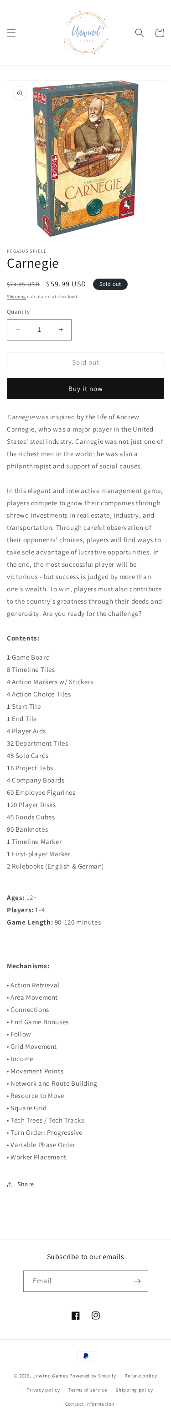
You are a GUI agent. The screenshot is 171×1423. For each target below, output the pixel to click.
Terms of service (87, 1390)
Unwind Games (50, 1375)
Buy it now (85, 388)
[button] (11, 33)
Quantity (18, 311)
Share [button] (25, 1184)
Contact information (89, 1404)
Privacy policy (43, 1390)
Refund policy (140, 1375)
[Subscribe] (138, 1281)
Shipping (16, 297)
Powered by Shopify (92, 1375)
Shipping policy (134, 1390)
